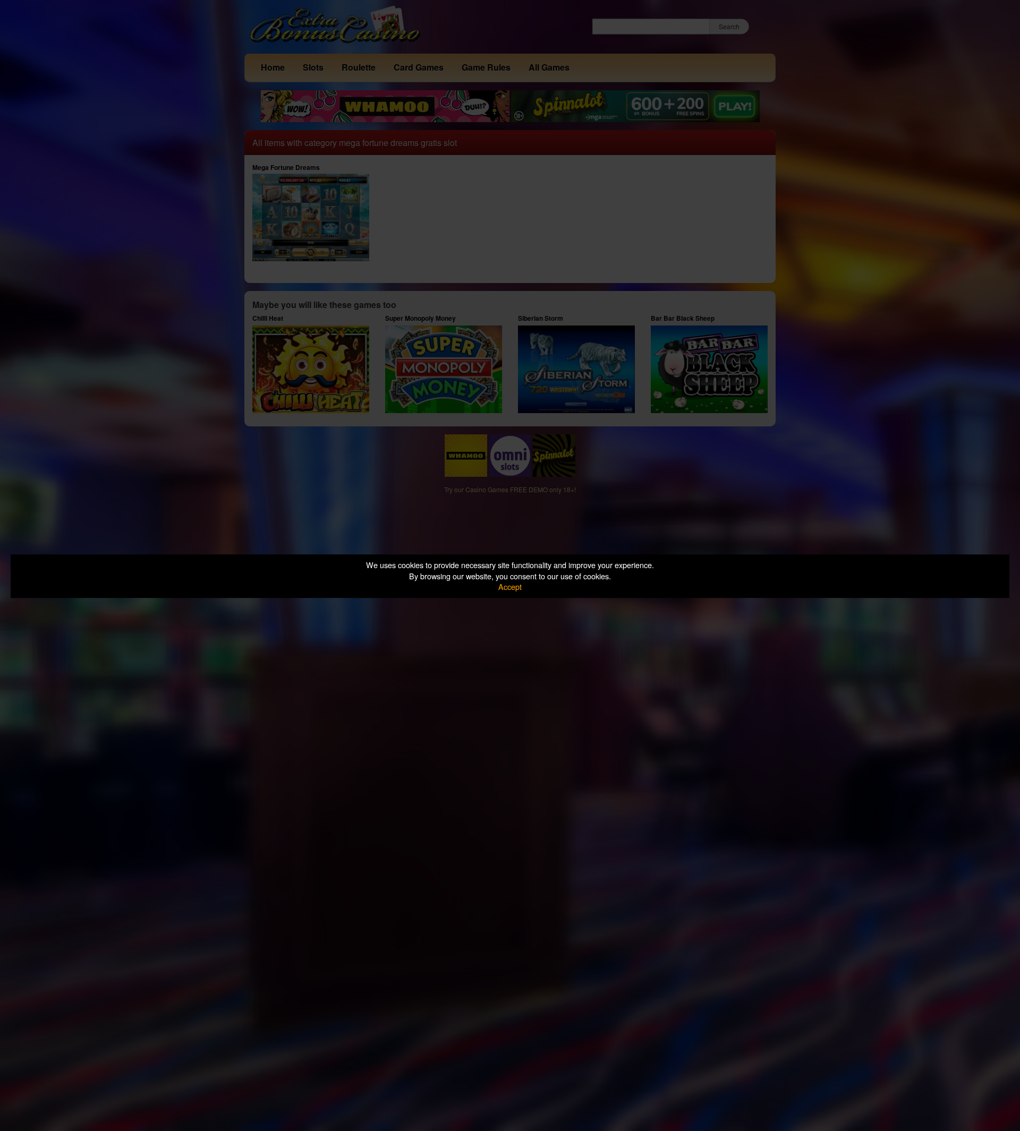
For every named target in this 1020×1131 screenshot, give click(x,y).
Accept (510, 586)
